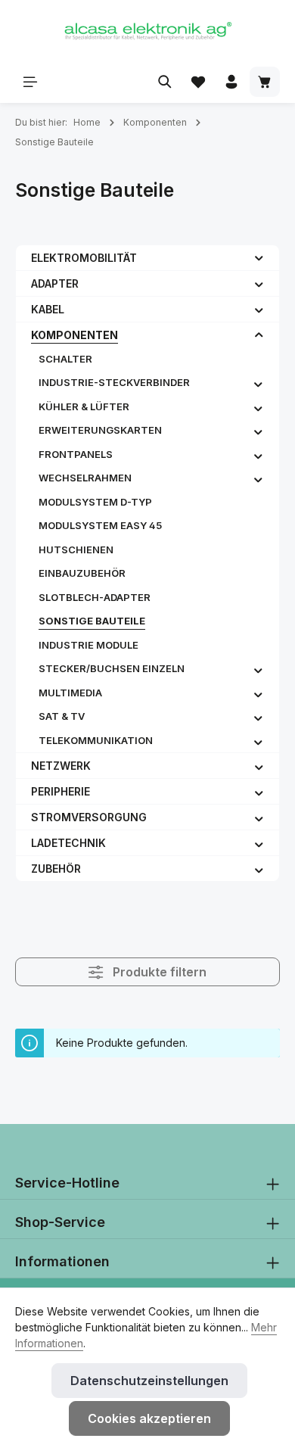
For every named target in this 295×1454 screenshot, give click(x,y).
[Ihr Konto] (231, 82)
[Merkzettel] (198, 82)
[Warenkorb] (265, 82)
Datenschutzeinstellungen (149, 1380)
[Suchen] (165, 82)
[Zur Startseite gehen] (147, 30)
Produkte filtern (158, 971)
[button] (259, 257)
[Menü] (30, 82)
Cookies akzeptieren (149, 1418)
